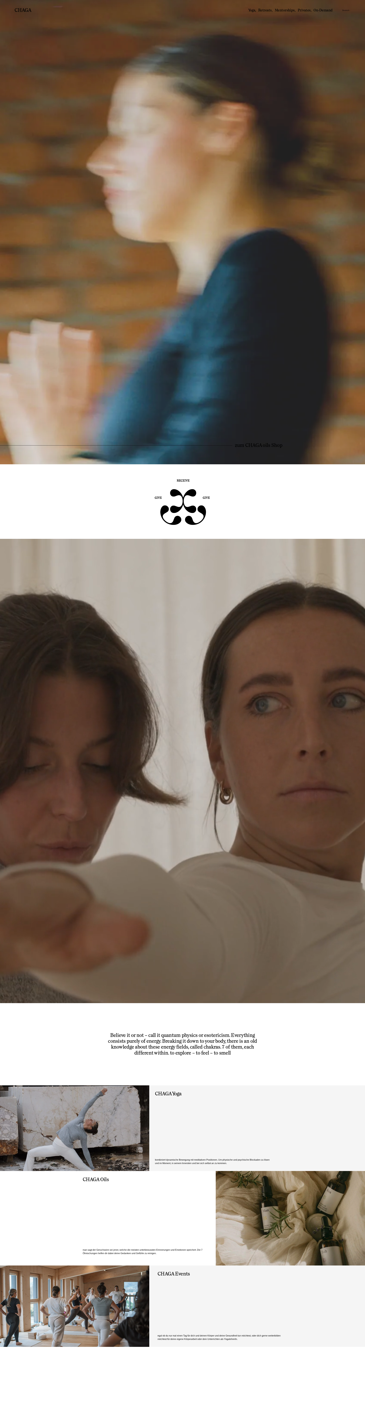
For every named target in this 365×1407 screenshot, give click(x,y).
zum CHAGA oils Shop (258, 445)
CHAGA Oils (96, 1179)
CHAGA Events (174, 1273)
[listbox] (346, 10)
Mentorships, (285, 10)
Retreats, (265, 10)
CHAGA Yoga (168, 1093)
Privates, (304, 10)
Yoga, (252, 10)
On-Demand (323, 10)
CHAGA (23, 10)
